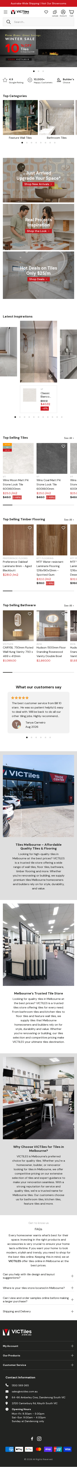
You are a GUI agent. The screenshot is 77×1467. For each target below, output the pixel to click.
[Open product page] (20, 117)
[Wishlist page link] (46, 12)
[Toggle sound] (50, 376)
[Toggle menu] (5, 12)
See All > (69, 438)
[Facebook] (32, 1439)
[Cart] (71, 12)
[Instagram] (39, 1439)
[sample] (55, 12)
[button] (38, 22)
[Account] (63, 12)
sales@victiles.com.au (25, 1391)
